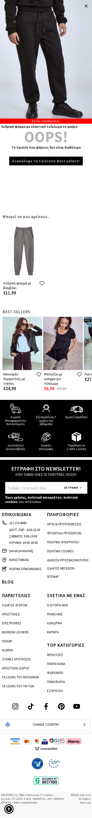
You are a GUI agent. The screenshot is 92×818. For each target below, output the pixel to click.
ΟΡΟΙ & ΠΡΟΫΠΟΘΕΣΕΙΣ (64, 524)
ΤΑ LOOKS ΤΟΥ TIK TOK (18, 686)
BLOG (8, 582)
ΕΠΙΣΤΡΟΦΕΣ (11, 623)
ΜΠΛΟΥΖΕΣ (55, 655)
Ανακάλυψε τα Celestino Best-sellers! (46, 161)
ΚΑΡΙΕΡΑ (53, 632)
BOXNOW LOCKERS (15, 632)
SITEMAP (53, 576)
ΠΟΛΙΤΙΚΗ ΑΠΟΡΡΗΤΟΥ (63, 542)
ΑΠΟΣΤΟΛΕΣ (11, 614)
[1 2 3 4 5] (46, 62)
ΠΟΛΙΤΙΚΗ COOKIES (60, 551)
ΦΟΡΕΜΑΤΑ (55, 673)
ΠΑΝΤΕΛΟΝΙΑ (56, 664)
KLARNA (7, 650)
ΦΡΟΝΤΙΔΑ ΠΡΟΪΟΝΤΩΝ (64, 533)
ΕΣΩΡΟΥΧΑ (55, 691)
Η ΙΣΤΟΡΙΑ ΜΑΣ (57, 605)
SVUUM (7, 641)
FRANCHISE (55, 614)
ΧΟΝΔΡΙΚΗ (54, 623)
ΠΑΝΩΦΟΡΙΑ (56, 682)
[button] (9, 809)
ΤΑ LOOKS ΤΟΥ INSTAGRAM (20, 677)
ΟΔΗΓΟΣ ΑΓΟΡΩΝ (14, 605)
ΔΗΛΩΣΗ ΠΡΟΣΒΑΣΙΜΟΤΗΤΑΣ (68, 560)
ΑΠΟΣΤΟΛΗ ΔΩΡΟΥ (16, 668)
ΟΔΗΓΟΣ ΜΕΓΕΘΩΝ (60, 568)
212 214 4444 (17, 523)
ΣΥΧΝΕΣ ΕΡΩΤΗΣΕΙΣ (16, 659)
